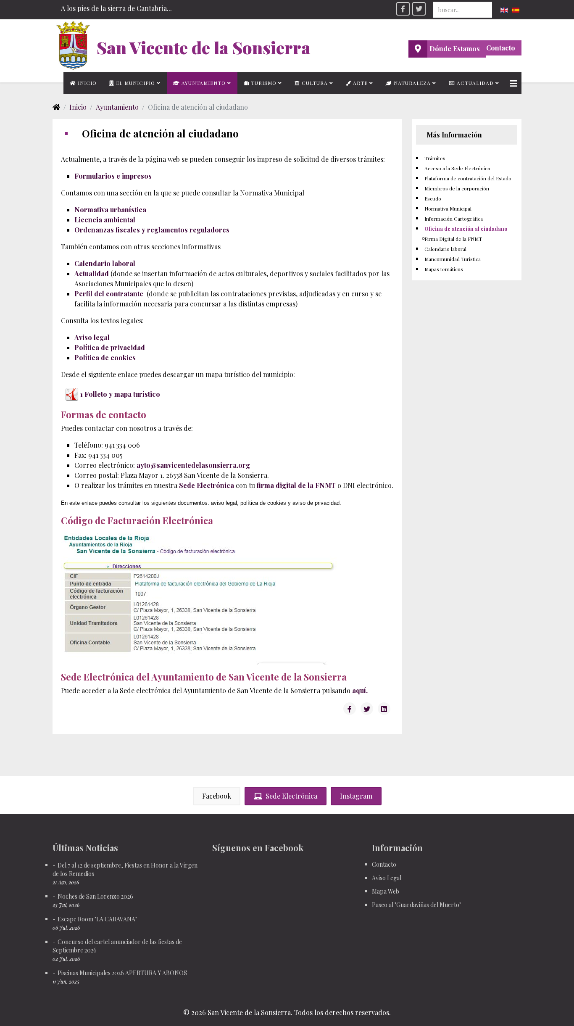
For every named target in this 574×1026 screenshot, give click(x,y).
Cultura (314, 82)
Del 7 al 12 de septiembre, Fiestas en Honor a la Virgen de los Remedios (125, 869)
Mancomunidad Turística (452, 259)
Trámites (434, 158)
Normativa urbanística (110, 209)
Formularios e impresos (113, 175)
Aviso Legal (386, 878)
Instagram (356, 795)
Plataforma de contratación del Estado (467, 178)
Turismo (262, 82)
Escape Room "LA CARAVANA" (97, 919)
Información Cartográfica (453, 218)
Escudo (432, 198)
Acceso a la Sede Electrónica (457, 168)
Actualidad (474, 82)
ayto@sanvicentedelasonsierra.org (193, 465)
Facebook (216, 795)
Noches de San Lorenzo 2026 (95, 896)
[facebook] (403, 9)
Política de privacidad (109, 347)
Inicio (86, 82)
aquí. (360, 690)
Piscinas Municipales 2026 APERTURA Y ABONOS (122, 973)
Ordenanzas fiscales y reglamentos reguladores (151, 229)
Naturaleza (411, 82)
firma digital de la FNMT (296, 485)
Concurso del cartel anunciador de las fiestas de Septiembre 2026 (117, 946)
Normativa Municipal (447, 208)
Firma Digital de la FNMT (453, 238)
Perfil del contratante (108, 293)
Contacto (500, 47)
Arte (359, 82)
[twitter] (419, 9)
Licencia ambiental (104, 219)
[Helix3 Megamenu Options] (513, 83)
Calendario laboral (104, 263)
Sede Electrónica (206, 485)
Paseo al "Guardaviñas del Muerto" (416, 905)
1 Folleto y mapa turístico (120, 394)
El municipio (134, 82)
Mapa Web (385, 891)
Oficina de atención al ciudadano (465, 228)
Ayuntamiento (203, 82)
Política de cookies (105, 357)
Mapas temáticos (443, 269)
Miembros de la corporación (456, 188)
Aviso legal (92, 337)
